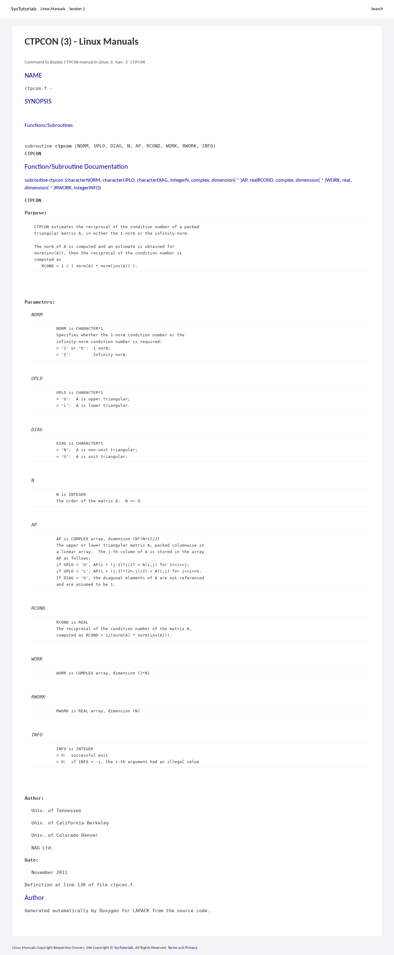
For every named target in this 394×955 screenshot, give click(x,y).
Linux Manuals (53, 9)
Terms (172, 948)
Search (377, 9)
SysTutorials (24, 9)
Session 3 (77, 9)
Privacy (191, 948)
